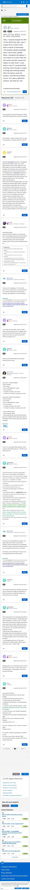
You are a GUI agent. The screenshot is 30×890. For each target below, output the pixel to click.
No (5, 805)
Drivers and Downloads (9, 785)
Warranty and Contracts (10, 788)
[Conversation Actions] (26, 31)
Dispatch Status (7, 793)
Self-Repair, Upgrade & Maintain (12, 795)
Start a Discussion (22, 14)
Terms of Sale (5, 870)
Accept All (25, 888)
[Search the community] (26, 6)
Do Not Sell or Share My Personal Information (14, 876)
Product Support (8, 790)
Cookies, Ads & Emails (7, 879)
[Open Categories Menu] (27, 2)
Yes (14, 805)
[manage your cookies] (2, 863)
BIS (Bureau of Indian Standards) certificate (15, 304)
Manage (2, 888)
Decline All (18, 888)
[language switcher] (23, 2)
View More (15, 857)
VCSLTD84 (10, 162)
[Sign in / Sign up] (21, 2)
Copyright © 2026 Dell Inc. (9, 867)
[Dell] (1, 10)
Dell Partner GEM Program (8, 303)
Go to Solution (17, 20)
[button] (4, 818)
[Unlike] (4, 92)
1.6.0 (15, 488)
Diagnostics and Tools (9, 782)
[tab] (7, 98)
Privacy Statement (6, 873)
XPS (5, 10)
